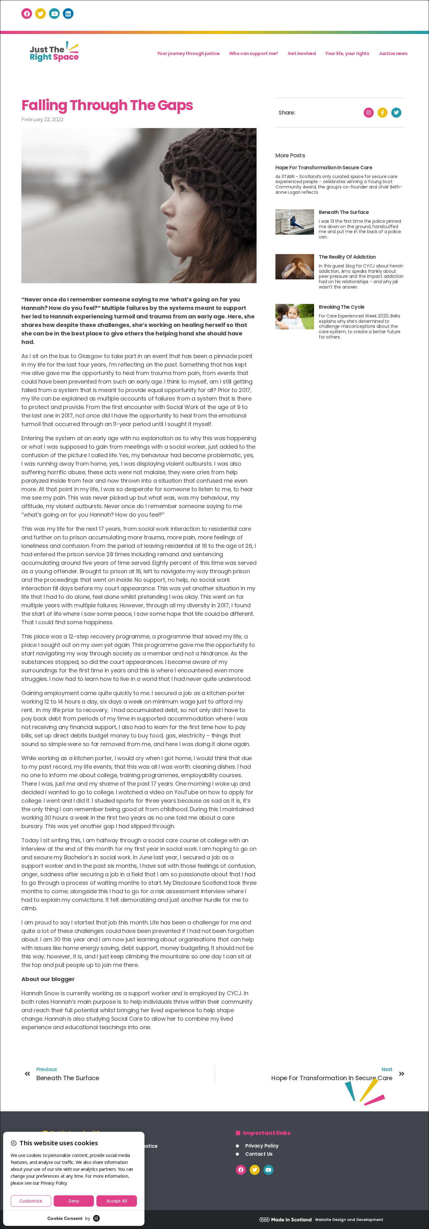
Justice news (393, 53)
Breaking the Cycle (341, 307)
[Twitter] (40, 13)
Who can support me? (253, 53)
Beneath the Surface (343, 212)
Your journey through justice (188, 53)
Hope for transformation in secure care (323, 167)
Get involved (302, 53)
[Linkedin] (68, 13)
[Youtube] (54, 13)
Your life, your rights (347, 53)
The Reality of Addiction (347, 257)
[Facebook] (26, 13)
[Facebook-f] (382, 113)
